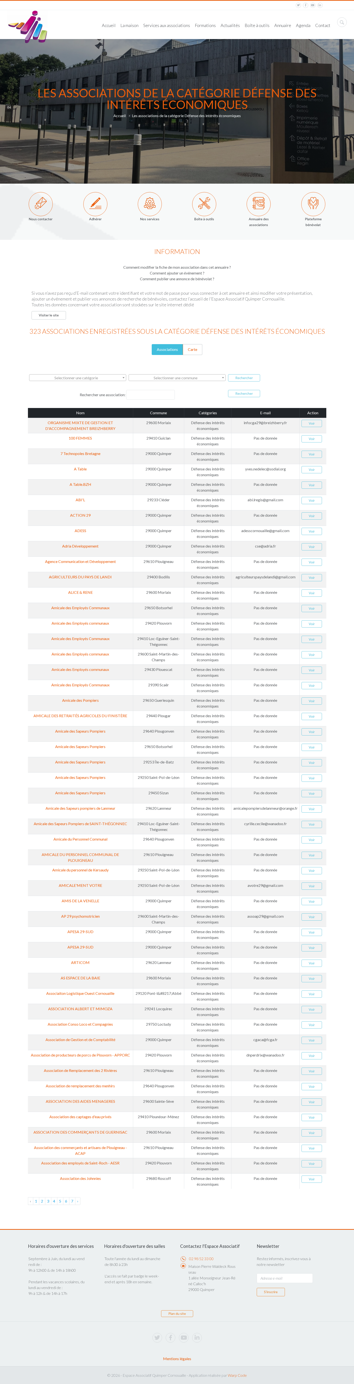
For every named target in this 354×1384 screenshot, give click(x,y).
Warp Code (237, 1375)
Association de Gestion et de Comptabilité (80, 1039)
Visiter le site (49, 315)
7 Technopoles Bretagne (80, 453)
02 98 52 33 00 (201, 1258)
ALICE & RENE (80, 592)
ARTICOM (80, 962)
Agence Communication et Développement (80, 561)
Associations (167, 349)
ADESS (80, 530)
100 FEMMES (80, 438)
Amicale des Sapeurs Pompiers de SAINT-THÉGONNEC (80, 823)
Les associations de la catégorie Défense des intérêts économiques (186, 115)
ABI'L (80, 499)
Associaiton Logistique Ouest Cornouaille (80, 993)
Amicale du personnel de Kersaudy (80, 870)
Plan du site (177, 1313)
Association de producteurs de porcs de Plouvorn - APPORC (80, 1055)
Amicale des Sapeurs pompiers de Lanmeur (80, 808)
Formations (205, 25)
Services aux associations (166, 25)
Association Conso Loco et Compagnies (80, 1024)
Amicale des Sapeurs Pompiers (80, 731)
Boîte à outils (257, 25)
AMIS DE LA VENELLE (80, 900)
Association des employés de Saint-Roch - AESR (80, 1163)
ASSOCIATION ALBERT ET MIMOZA (80, 1008)
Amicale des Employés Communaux (80, 607)
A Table (80, 469)
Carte (192, 349)
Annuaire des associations (259, 222)
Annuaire (282, 25)
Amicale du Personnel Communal (80, 839)
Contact (322, 25)
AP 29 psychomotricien (80, 916)
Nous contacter (40, 219)
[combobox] (77, 377)
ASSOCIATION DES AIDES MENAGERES (80, 1101)
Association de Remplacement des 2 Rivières (80, 1070)
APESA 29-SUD (80, 931)
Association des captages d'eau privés (80, 1116)
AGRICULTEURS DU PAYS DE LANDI (80, 577)
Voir (312, 423)
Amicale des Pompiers (80, 700)
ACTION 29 (80, 515)
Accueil (109, 25)
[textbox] (77, 377)
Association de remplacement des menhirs (80, 1085)
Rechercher (244, 378)
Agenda (303, 25)
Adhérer (95, 219)
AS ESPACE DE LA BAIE (80, 978)
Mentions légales (177, 1358)
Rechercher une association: (102, 394)
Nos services (149, 219)
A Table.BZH (80, 484)
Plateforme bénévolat (313, 222)
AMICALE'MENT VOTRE (80, 885)
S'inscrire (271, 1292)
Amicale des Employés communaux (80, 623)
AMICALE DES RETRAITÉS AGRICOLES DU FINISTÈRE (80, 715)
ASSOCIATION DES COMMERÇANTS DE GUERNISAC (80, 1132)
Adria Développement (80, 546)
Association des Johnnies (80, 1178)
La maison (129, 25)
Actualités (230, 25)
